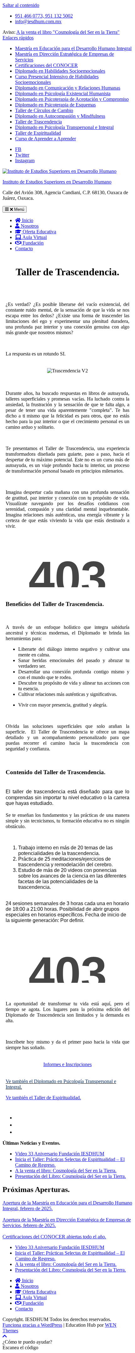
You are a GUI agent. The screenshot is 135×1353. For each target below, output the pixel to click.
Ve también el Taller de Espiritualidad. (43, 1097)
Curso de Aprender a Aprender (45, 138)
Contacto (24, 248)
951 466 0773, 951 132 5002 (44, 15)
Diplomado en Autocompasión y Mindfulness (60, 116)
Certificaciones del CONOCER (46, 65)
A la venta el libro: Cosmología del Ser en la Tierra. (65, 1170)
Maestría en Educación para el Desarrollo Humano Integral (73, 48)
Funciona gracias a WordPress (32, 1325)
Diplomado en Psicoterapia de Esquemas (55, 104)
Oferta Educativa (38, 231)
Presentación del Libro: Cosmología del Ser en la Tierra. (70, 1176)
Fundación (32, 243)
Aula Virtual (34, 237)
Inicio (27, 220)
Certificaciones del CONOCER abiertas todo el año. (54, 1236)
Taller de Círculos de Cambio (44, 110)
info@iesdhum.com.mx (38, 21)
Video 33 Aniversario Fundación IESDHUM (59, 1153)
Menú (18, 209)
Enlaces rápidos (18, 37)
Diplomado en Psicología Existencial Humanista (63, 93)
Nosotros (29, 226)
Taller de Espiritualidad (38, 133)
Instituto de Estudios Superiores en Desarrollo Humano (57, 181)
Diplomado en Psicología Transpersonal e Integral (64, 127)
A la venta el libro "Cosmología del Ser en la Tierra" (68, 32)
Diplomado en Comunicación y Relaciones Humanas (67, 88)
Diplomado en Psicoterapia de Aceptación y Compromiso (72, 99)
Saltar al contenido (21, 5)
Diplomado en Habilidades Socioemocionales (60, 71)
